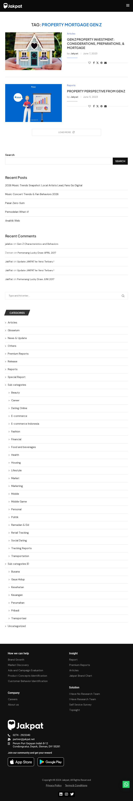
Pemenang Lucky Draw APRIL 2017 (37, 252)
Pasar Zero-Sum (15, 203)
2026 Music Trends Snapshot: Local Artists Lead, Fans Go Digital (43, 185)
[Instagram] (66, 794)
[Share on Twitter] (97, 62)
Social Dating (19, 540)
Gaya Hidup (18, 579)
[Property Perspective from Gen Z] (33, 103)
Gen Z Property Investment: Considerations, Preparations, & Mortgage (96, 43)
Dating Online (19, 408)
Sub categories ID (18, 564)
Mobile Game (19, 501)
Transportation (20, 556)
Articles (12, 322)
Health (15, 455)
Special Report (16, 377)
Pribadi (15, 610)
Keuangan (17, 595)
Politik (14, 517)
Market (15, 478)
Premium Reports (18, 353)
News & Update (17, 338)
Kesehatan (17, 587)
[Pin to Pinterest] (101, 62)
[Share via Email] (105, 62)
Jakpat (74, 53)
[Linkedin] (61, 794)
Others (12, 346)
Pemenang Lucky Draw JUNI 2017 (35, 279)
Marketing (17, 486)
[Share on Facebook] (94, 62)
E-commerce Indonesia (25, 423)
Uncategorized (17, 626)
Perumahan (17, 603)
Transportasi (18, 618)
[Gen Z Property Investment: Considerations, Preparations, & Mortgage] (33, 51)
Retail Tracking (20, 532)
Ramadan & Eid (20, 525)
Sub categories (17, 385)
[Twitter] (72, 794)
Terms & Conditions (76, 785)
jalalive (9, 243)
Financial (16, 439)
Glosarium (14, 330)
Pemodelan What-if (17, 212)
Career (15, 400)
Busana (15, 571)
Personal (16, 509)
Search (10, 155)
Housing (16, 462)
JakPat (9, 261)
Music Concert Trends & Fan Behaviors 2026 (32, 194)
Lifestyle (16, 470)
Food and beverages (23, 447)
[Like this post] (89, 62)
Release (12, 361)
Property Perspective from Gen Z (96, 91)
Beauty (15, 392)
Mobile (15, 494)
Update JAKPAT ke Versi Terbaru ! (35, 261)
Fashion (15, 431)
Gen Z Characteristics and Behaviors (37, 243)
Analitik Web (12, 220)
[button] (126, 784)
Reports (12, 369)
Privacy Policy (54, 785)
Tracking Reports (21, 548)
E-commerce (19, 416)
